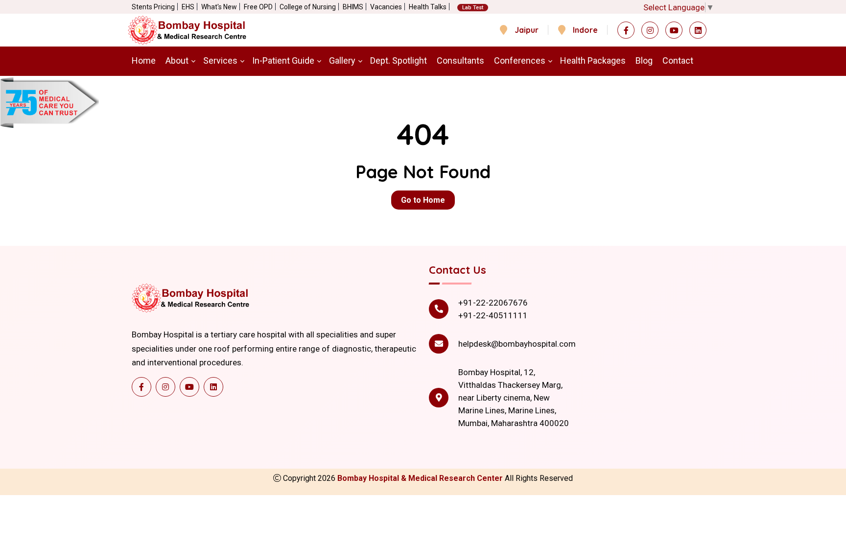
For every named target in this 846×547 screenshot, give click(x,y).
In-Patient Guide (283, 60)
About (176, 60)
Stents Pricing (153, 7)
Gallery (342, 60)
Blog (644, 60)
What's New (219, 7)
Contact (677, 60)
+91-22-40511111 (493, 315)
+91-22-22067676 (493, 303)
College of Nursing (308, 7)
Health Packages (593, 60)
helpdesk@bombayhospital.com (517, 344)
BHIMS (353, 7)
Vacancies (386, 7)
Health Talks (427, 7)
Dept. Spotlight (398, 60)
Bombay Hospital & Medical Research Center (421, 478)
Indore (585, 30)
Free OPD (258, 7)
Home (144, 60)
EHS (188, 7)
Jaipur (527, 30)
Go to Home (423, 200)
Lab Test (472, 7)
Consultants (460, 60)
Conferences (519, 60)
